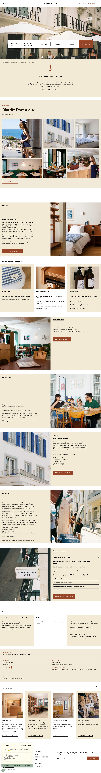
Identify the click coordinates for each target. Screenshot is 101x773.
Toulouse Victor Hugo (34, 720)
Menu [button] (4, 3)
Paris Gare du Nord (83, 720)
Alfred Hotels (50, 3)
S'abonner (92, 758)
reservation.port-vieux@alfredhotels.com (13, 678)
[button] (93, 611)
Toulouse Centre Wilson (60, 720)
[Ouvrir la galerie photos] (22, 138)
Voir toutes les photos (10, 182)
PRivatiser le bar (61, 339)
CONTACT (85, 3)
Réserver (93, 3)
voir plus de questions (63, 596)
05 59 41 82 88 (7, 673)
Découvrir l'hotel (9, 735)
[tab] (76, 558)
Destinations (14, 62)
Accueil (5, 62)
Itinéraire (8, 667)
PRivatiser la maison (62, 473)
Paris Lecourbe (6, 720)
